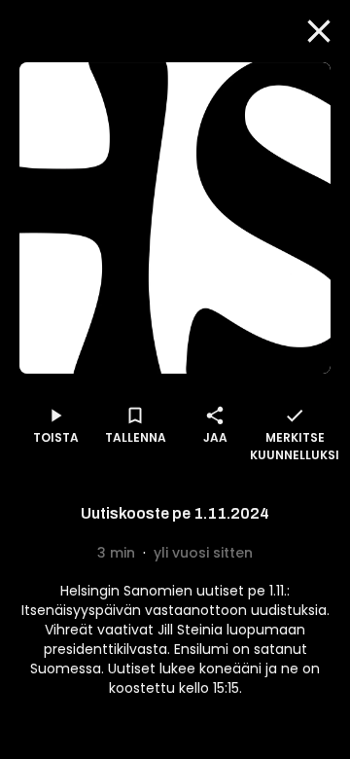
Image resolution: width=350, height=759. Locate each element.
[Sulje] (318, 31)
